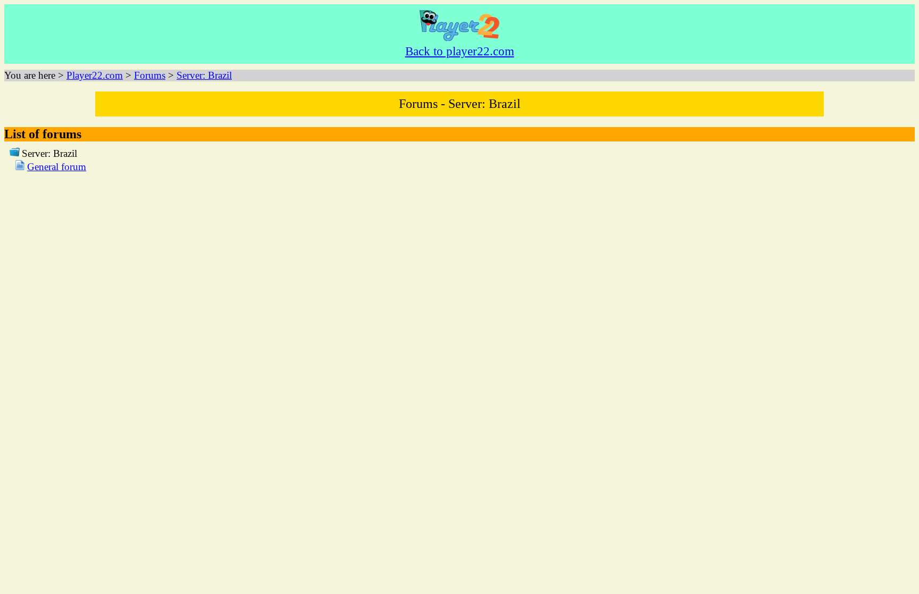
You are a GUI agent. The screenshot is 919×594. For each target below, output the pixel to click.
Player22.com (94, 75)
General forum (56, 166)
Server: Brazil (204, 75)
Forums (149, 75)
